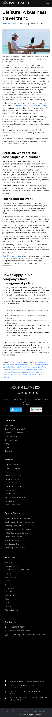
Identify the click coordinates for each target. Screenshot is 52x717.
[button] (15, 393)
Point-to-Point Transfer (15, 497)
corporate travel (37, 372)
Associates (9, 425)
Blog (7, 443)
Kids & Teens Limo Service (16, 533)
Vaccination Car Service (15, 505)
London (8, 573)
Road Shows (10, 501)
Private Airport (11, 494)
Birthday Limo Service (15, 526)
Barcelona (9, 562)
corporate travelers (10, 374)
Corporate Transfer (13, 475)
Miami (7, 581)
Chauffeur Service (13, 468)
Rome (8, 603)
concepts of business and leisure (16, 372)
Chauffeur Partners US (15, 433)
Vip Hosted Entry (12, 544)
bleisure (13, 365)
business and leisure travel (28, 365)
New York (9, 588)
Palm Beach (10, 595)
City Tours (9, 472)
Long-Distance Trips (14, 486)
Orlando (8, 592)
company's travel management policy (27, 370)
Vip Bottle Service (13, 540)
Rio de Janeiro (11, 610)
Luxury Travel (16, 362)
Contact (8, 451)
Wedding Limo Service (15, 547)
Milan (7, 584)
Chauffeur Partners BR (15, 429)
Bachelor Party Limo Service (17, 518)
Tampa (8, 606)
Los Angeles (10, 577)
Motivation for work (27, 374)
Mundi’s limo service (11, 256)
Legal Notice (26, 711)
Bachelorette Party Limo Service (19, 522)
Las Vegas (9, 570)
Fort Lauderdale (12, 566)
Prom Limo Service (13, 537)
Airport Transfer (12, 464)
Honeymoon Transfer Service (18, 529)
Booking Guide (12, 440)
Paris (7, 599)
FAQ (7, 447)
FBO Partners (11, 436)
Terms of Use (12, 711)
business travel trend (17, 367)
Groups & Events (12, 479)
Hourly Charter (11, 483)
